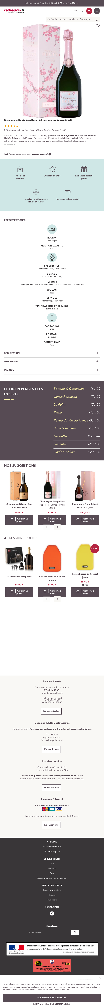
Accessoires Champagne (19, 576)
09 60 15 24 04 (73, 3)
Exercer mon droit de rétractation (52, 878)
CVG (52, 863)
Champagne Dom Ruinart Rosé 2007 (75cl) (85, 506)
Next (57, 527)
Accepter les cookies (52, 997)
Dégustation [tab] (12, 353)
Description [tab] (11, 361)
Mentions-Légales (52, 851)
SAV (52, 873)
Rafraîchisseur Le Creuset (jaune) (85, 575)
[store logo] (14, 11)
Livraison (52, 868)
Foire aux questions (52, 890)
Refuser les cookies (85, 979)
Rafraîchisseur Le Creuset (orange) (52, 578)
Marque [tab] (9, 370)
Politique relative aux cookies (56, 989)
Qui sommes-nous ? (52, 846)
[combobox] (73, 19)
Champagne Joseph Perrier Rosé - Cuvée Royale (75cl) (52, 505)
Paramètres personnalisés (51, 1004)
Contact (52, 895)
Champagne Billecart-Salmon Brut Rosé (19, 506)
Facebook (52, 913)
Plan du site (52, 899)
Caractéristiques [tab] (14, 220)
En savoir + (9, 144)
